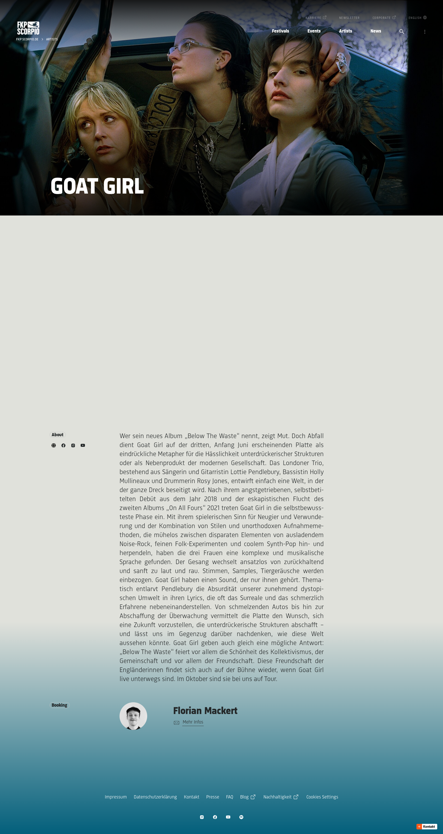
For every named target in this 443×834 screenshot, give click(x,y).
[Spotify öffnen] (241, 817)
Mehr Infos (193, 722)
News (376, 31)
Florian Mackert (205, 711)
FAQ (229, 797)
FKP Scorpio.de (27, 39)
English (415, 18)
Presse (212, 797)
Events (314, 31)
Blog (244, 797)
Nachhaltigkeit (277, 797)
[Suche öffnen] (402, 32)
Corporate (382, 18)
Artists (345, 31)
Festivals (280, 31)
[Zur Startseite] (28, 28)
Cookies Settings (322, 797)
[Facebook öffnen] (215, 817)
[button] (426, 826)
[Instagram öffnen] (202, 817)
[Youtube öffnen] (228, 817)
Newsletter (349, 18)
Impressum (116, 797)
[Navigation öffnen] (424, 32)
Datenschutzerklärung (155, 797)
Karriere (313, 18)
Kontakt (191, 797)
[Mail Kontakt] (175, 723)
